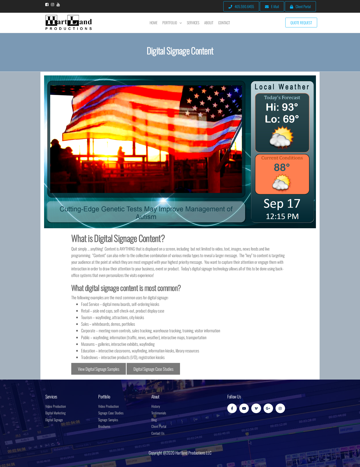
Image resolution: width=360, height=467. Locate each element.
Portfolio (169, 22)
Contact (224, 22)
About (208, 22)
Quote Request (301, 22)
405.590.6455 (244, 6)
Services (193, 22)
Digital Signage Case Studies (153, 369)
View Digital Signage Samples (98, 369)
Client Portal (303, 6)
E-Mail (275, 6)
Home (153, 22)
